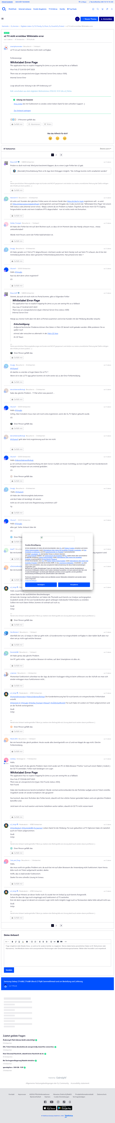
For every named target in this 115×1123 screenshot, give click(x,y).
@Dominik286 (27, 828)
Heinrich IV (14, 198)
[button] (12, 9)
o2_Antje (13, 587)
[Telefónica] (69, 1116)
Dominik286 (14, 652)
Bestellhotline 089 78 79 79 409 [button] (102, 2)
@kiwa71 (46, 703)
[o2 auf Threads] (70, 1102)
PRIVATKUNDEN (7, 2)
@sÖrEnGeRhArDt (58, 703)
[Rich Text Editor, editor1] (57, 955)
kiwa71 (12, 549)
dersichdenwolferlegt (17, 389)
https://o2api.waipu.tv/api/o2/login (26, 204)
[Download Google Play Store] (64, 1110)
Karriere (47, 1097)
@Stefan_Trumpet (36, 703)
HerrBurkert (14, 632)
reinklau (13, 759)
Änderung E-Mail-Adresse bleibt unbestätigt (19, 1040)
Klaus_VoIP (14, 162)
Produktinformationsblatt (84, 1094)
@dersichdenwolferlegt (24, 460)
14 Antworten (7, 1057)
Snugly (12, 248)
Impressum (22, 1094)
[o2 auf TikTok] (64, 1102)
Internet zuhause (25, 9)
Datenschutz (101, 1094)
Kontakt (11, 1094)
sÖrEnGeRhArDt (16, 566)
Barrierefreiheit (35, 1097)
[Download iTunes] (49, 1110)
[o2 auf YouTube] (51, 1102)
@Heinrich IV (15, 703)
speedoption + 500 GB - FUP (13, 1067)
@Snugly (18, 272)
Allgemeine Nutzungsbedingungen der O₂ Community (47, 1083)
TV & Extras (53, 9)
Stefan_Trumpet (15, 223)
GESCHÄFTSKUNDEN (22, 2)
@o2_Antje (18, 104)
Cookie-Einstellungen (61, 1097)
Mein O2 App (53, 333)
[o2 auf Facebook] (45, 1102)
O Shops (83, 2)
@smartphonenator (18, 696)
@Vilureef (14, 368)
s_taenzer (13, 673)
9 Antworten (7, 1043)
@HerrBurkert (15, 828)
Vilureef (13, 268)
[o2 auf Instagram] (58, 1102)
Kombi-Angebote (39, 9)
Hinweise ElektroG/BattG (62, 1094)
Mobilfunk (12, 9)
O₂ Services (15, 26)
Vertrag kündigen (79, 1097)
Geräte (62, 9)
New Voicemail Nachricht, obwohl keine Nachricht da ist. (23, 1054)
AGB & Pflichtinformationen (39, 1094)
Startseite (5, 26)
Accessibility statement (80, 1083)
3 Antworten (7, 1050)
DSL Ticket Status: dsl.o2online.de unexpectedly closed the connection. (28, 1047)
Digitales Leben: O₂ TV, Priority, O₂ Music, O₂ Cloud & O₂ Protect (42, 26)
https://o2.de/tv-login (75, 201)
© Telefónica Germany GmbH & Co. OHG (52, 1116)
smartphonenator (16, 46)
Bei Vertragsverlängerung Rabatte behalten (18, 1060)
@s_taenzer (37, 828)
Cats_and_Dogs (15, 860)
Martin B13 (14, 739)
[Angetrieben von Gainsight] (58, 1078)
